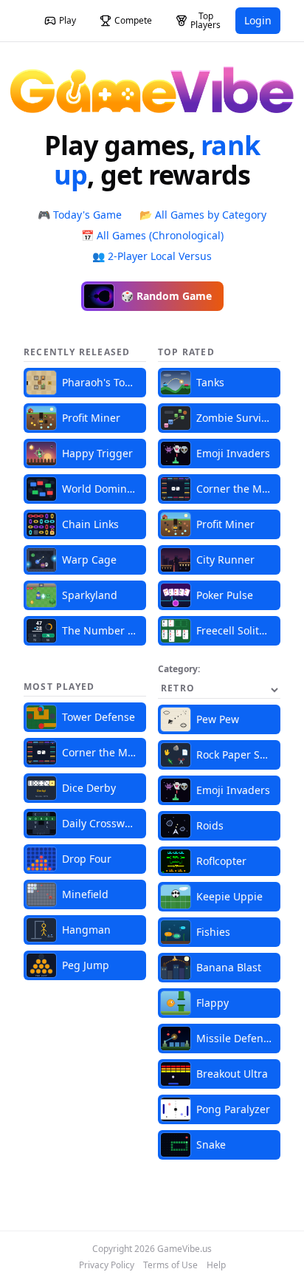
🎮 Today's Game (80, 215)
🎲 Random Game (166, 296)
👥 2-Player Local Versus (152, 256)
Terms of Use (170, 1265)
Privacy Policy (106, 1265)
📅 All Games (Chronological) (152, 235)
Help (216, 1265)
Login (258, 20)
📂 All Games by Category (202, 215)
